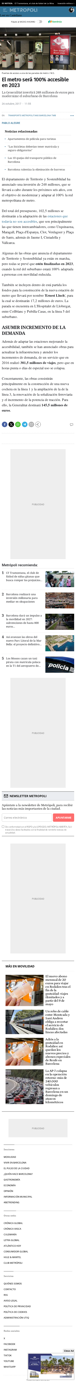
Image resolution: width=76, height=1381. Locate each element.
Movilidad (10, 1157)
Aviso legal (10, 1300)
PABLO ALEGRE (11, 122)
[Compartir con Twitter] (11, 424)
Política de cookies (15, 1312)
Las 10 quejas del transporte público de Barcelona (32, 159)
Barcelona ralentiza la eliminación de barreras (36, 169)
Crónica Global (13, 1223)
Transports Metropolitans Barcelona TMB (32, 115)
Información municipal (18, 1196)
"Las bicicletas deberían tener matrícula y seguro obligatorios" (33, 148)
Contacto (10, 1289)
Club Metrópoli (13, 1262)
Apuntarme (63, 817)
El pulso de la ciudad (17, 1168)
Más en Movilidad (20, 966)
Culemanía (10, 1234)
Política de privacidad (17, 1306)
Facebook (9, 1344)
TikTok (8, 1355)
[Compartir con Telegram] (24, 424)
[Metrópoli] (38, 10)
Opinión (8, 1191)
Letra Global (11, 1240)
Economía (10, 1185)
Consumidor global (16, 1251)
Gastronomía (12, 1179)
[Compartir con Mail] (31, 424)
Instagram (10, 1349)
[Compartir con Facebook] (4, 424)
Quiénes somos (13, 1283)
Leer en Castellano (11, 15)
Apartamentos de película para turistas (32, 139)
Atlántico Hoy (12, 1245)
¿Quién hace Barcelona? (18, 1174)
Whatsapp (9, 1366)
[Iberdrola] (55, 21)
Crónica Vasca (12, 1228)
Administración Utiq (16, 1317)
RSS (6, 1295)
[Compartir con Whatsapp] (18, 424)
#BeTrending (11, 1202)
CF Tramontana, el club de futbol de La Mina (34, 3)
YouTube (9, 1361)
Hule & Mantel (12, 1257)
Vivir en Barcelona (15, 1162)
